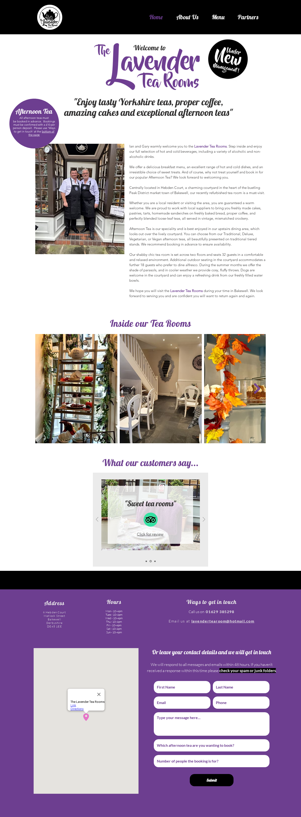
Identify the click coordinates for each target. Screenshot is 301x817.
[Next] (204, 519)
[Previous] (97, 519)
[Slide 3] (155, 561)
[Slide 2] (151, 561)
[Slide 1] (146, 561)
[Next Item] (257, 388)
